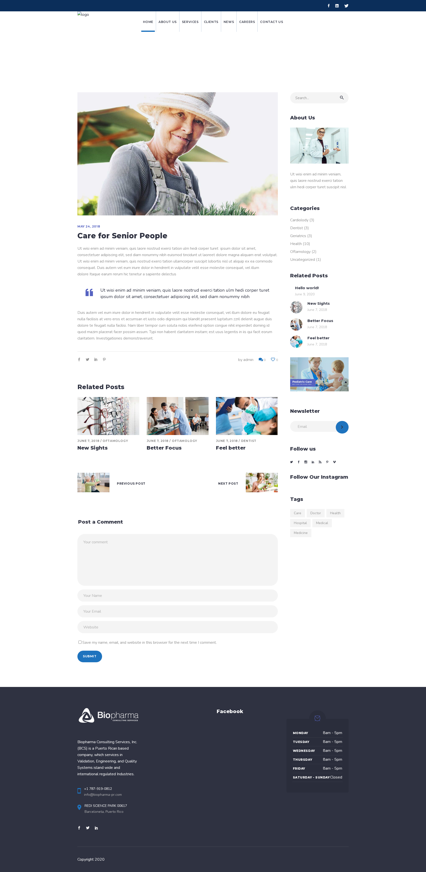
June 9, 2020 (305, 294)
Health (296, 244)
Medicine (301, 533)
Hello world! (307, 287)
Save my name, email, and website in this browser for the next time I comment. (149, 642)
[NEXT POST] (262, 484)
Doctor (315, 513)
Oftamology (115, 441)
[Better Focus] (178, 416)
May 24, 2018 (88, 226)
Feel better (231, 448)
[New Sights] (108, 416)
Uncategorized (302, 260)
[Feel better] (247, 416)
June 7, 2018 (88, 441)
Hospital (300, 523)
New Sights (92, 448)
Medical (322, 523)
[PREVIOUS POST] (93, 484)
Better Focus (164, 448)
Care (297, 513)
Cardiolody (299, 220)
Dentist (248, 441)
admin (248, 359)
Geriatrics (298, 236)
